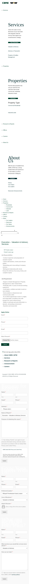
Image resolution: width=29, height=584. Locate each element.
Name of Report (6, 413)
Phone (3, 322)
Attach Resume (5, 336)
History (10, 182)
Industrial (10, 112)
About (4, 218)
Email (3, 329)
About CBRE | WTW (10, 355)
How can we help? (7, 552)
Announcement (9, 363)
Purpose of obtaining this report (11, 419)
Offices (5, 214)
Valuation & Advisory (13, 46)
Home (4, 199)
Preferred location (7, 491)
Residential (17, 105)
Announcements (18, 190)
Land (7, 210)
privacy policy (16, 574)
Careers (5, 216)
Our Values (9, 224)
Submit (5, 344)
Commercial (11, 105)
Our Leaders (11, 186)
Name (3, 315)
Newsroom (11, 190)
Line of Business (6, 497)
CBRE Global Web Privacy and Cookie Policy (12, 449)
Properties (5, 203)
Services (5, 201)
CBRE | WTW (14, 374)
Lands (14, 112)
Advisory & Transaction (14, 51)
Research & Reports (8, 212)
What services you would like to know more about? (14, 544)
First (2, 397)
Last (16, 397)
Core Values (11, 184)
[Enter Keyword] (14, 230)
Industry (4, 406)
